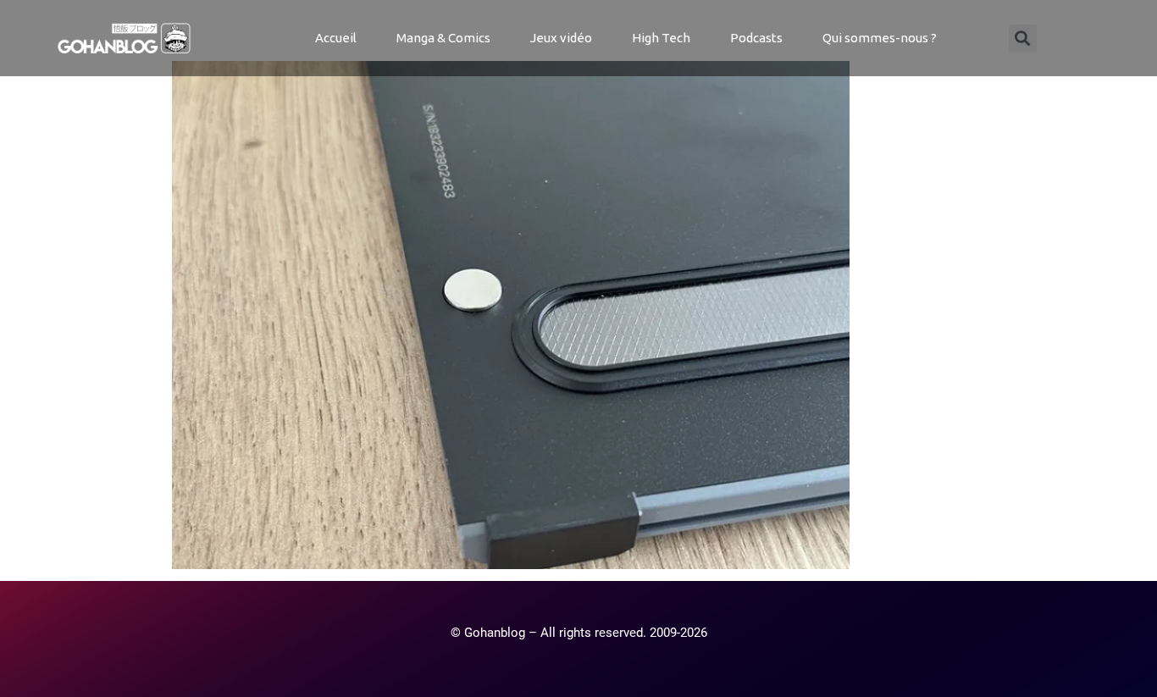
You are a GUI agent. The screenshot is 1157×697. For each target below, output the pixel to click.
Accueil (336, 37)
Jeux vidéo (561, 37)
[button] (1023, 39)
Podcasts (756, 37)
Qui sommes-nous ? (879, 37)
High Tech (661, 37)
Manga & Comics (443, 37)
